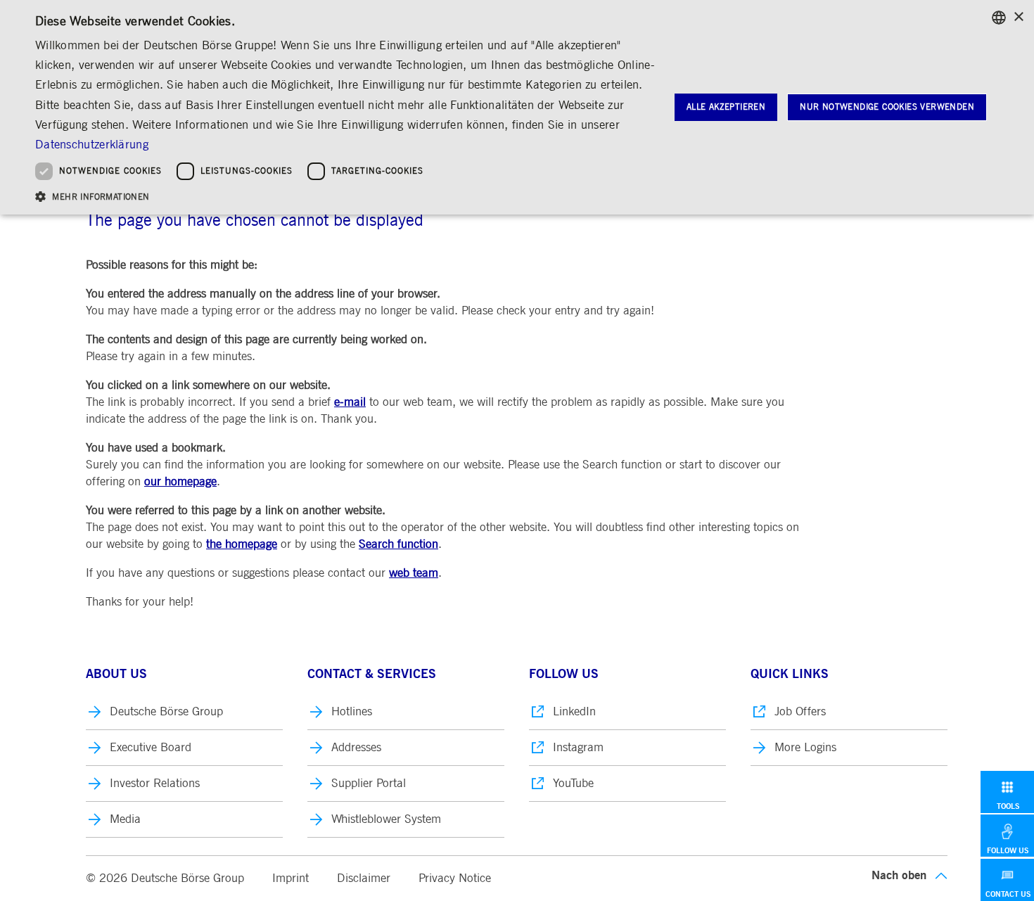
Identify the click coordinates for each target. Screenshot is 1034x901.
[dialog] (517, 107)
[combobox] (999, 18)
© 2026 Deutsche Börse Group (165, 878)
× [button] (1018, 17)
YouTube (573, 783)
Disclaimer (363, 878)
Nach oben (899, 875)
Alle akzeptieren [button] (726, 107)
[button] (346, 196)
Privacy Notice (455, 878)
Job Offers (800, 711)
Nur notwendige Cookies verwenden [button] (887, 107)
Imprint (290, 878)
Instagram (578, 747)
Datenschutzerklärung (91, 144)
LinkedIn (574, 711)
